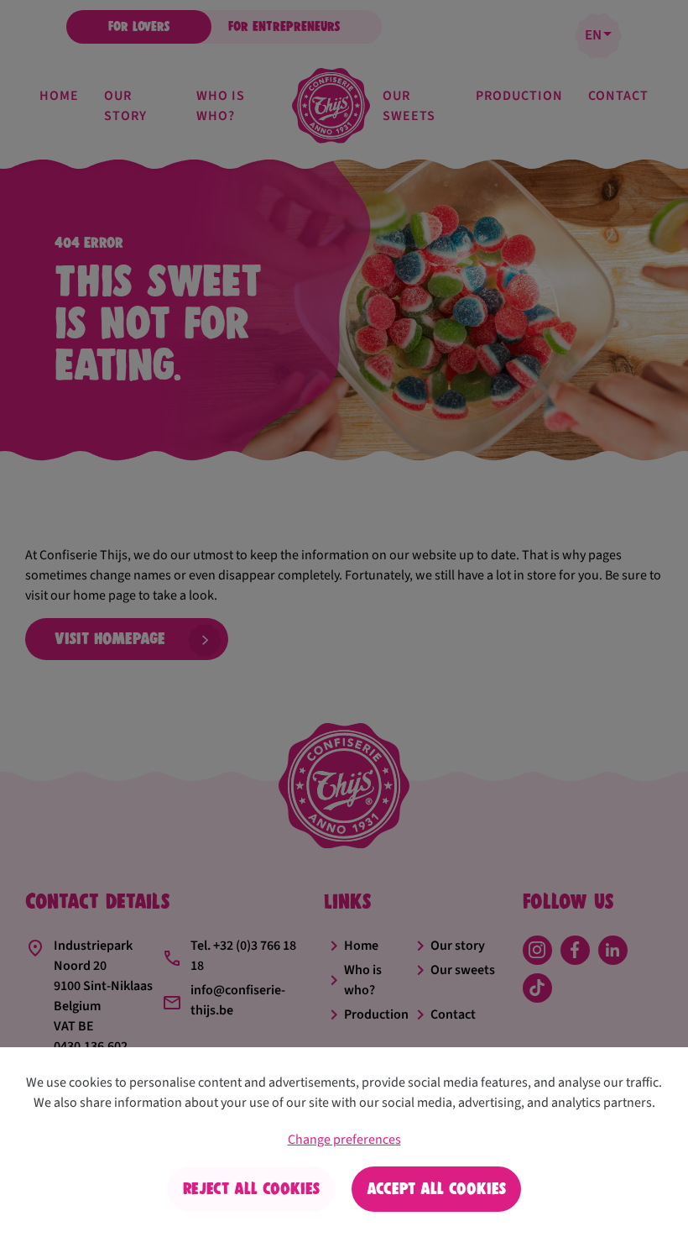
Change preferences (344, 1139)
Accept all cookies (436, 1188)
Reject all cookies (251, 1188)
